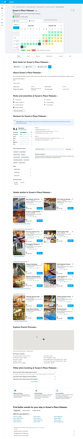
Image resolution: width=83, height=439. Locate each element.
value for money (17, 157)
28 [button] (36, 44)
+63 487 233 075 (16, 15)
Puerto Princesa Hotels (49, 6)
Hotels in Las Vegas (17, 416)
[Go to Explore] (2, 16)
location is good (17, 154)
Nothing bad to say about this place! (44, 139)
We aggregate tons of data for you (21, 433)
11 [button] (27, 38)
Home (14, 6)
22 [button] (39, 41)
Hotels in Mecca (37, 416)
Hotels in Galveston (17, 421)
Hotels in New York (17, 420)
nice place (23, 154)
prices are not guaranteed (40, 427)
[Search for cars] (2, 11)
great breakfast (23, 151)
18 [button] (27, 41)
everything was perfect (18, 160)
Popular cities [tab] (17, 410)
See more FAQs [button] (34, 381)
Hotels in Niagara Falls (58, 421)
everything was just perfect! (42, 129)
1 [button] (39, 32)
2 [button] (52, 32)
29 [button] (39, 44)
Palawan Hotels (39, 6)
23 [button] (22, 44)
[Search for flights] (2, 5)
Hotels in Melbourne (58, 416)
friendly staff (16, 151)
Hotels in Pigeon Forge (18, 418)
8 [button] (39, 35)
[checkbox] (19, 183)
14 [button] (36, 38)
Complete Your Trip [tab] (36, 410)
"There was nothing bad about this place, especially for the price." (49, 138)
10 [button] (24, 38)
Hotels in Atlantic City (38, 420)
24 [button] (24, 44)
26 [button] (30, 44)
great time (15, 162)
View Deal (40, 208)
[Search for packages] (2, 13)
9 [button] (52, 35)
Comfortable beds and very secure (43, 133)
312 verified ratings (24, 17)
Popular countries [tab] (26, 410)
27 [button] (33, 44)
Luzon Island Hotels (29, 6)
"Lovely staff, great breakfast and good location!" (46, 131)
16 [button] (22, 41)
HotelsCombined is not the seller (21, 431)
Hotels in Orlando (37, 418)
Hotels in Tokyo (37, 421)
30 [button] (22, 47)
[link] (22, 224)
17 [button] (24, 41)
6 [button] (33, 35)
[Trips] (2, 19)
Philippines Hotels (19, 6)
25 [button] (27, 44)
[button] (2, 2)
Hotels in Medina (57, 418)
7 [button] (36, 35)
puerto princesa (22, 162)
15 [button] (39, 38)
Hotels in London (57, 420)
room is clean (26, 160)
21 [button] (36, 41)
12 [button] (30, 38)
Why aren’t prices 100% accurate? (21, 435)
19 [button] (30, 41)
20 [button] (33, 41)
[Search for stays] (2, 8)
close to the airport (24, 157)
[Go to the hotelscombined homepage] (9, 1)
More (14, 80)
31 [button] (24, 47)
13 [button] (33, 38)
